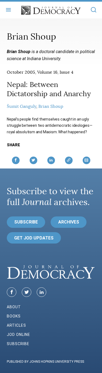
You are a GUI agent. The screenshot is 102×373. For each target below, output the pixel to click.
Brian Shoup (50, 106)
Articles (16, 325)
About (14, 307)
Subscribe (26, 222)
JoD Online (18, 334)
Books (14, 316)
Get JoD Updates (34, 238)
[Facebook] (11, 292)
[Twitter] (26, 292)
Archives (68, 222)
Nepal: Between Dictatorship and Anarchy (49, 89)
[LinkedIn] (41, 292)
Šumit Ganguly (21, 106)
